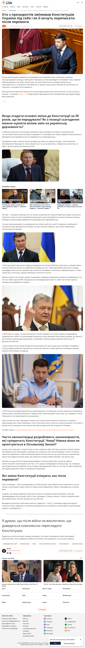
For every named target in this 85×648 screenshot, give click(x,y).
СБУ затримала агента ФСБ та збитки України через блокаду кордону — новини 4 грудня (40, 206)
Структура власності (29, 628)
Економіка (25, 6)
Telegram (49, 622)
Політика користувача (9, 618)
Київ (23, 595)
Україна (6, 7)
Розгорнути (42, 609)
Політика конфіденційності (11, 621)
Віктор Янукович (64, 544)
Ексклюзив (6, 595)
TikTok (69, 619)
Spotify (69, 625)
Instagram (49, 627)
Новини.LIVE (23, 94)
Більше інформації (69, 643)
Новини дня (26, 602)
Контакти (26, 623)
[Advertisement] (32, 106)
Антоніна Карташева (13, 550)
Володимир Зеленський (10, 544)
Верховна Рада (25, 544)
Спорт (32, 6)
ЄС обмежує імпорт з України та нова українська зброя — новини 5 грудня (14, 206)
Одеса (44, 602)
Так (55, 643)
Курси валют (27, 633)
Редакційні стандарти (9, 626)
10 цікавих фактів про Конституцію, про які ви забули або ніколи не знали (43, 430)
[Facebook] (10, 553)
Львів (44, 595)
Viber (48, 625)
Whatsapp (49, 633)
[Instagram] (8, 553)
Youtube (49, 619)
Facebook (49, 630)
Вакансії (25, 621)
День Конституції (77, 544)
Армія (18, 6)
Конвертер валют (28, 636)
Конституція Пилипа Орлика (47, 544)
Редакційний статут (8, 623)
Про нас (25, 618)
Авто (3, 588)
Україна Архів (12, 10)
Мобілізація (67, 595)
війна (34, 544)
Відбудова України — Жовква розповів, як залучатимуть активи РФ (69, 206)
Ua (77, 2)
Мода (4, 602)
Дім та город (46, 588)
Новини (12, 6)
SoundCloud (71, 627)
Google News (71, 622)
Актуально (26, 588)
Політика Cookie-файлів (10, 628)
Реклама (25, 626)
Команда (26, 631)
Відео (46, 6)
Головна (4, 10)
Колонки (38, 6)
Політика (66, 602)
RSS (68, 630)
